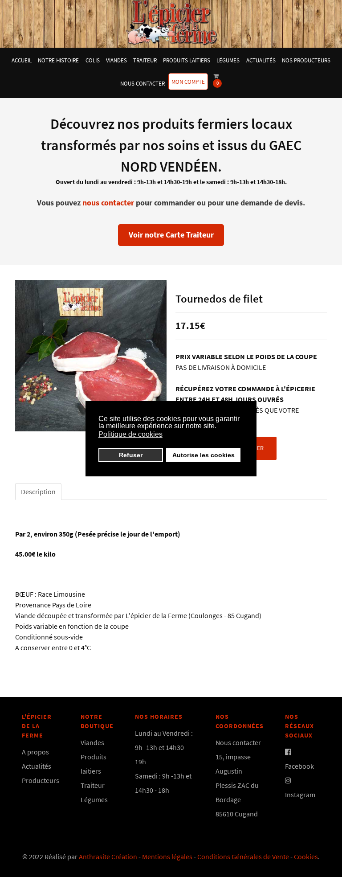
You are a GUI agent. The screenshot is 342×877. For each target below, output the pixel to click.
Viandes (92, 742)
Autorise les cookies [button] (203, 455)
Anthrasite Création (108, 856)
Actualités (36, 766)
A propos (35, 751)
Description (38, 491)
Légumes (94, 799)
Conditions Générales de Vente (243, 856)
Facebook (299, 766)
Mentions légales (167, 856)
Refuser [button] (130, 455)
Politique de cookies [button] (130, 434)
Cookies (306, 856)
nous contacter (108, 202)
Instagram (300, 794)
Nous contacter (238, 742)
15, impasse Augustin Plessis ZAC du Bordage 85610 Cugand (237, 785)
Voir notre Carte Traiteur (171, 234)
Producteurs (40, 780)
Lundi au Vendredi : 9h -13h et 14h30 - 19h (164, 747)
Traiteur (93, 785)
